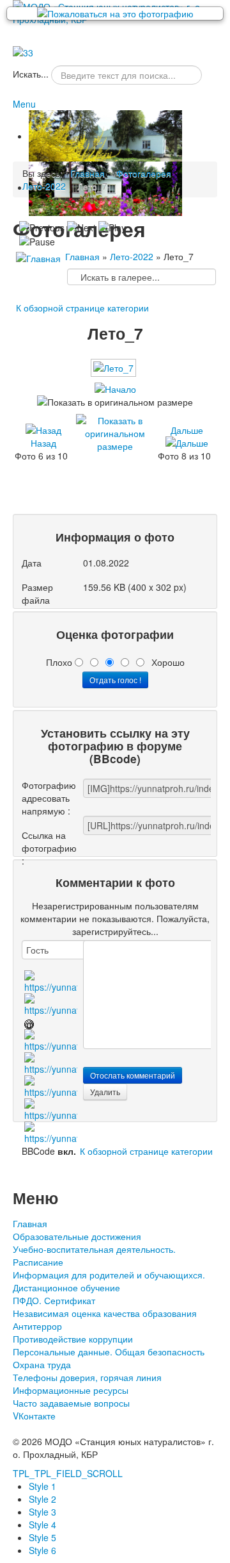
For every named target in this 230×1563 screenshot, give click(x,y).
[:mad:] (50, 1085)
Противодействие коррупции (73, 1338)
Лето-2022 (131, 256)
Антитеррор (37, 1325)
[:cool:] (50, 1003)
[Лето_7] (115, 373)
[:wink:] (50, 1039)
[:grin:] (29, 1022)
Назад (43, 442)
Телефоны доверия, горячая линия (87, 1377)
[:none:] (50, 1062)
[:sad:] (50, 1108)
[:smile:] (50, 980)
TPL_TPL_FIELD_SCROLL (68, 1473)
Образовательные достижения (77, 1236)
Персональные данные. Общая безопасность (108, 1351)
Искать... (31, 73)
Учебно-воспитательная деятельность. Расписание (94, 1255)
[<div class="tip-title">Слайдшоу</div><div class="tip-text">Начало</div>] (115, 389)
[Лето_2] (123, 496)
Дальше (187, 430)
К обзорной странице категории (82, 307)
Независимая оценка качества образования (105, 1313)
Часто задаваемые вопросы (71, 1402)
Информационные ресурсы (70, 1390)
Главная (82, 256)
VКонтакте (34, 1415)
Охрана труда (42, 1364)
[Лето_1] (123, 480)
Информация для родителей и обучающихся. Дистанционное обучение (109, 1281)
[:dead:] (50, 1131)
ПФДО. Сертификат (54, 1300)
